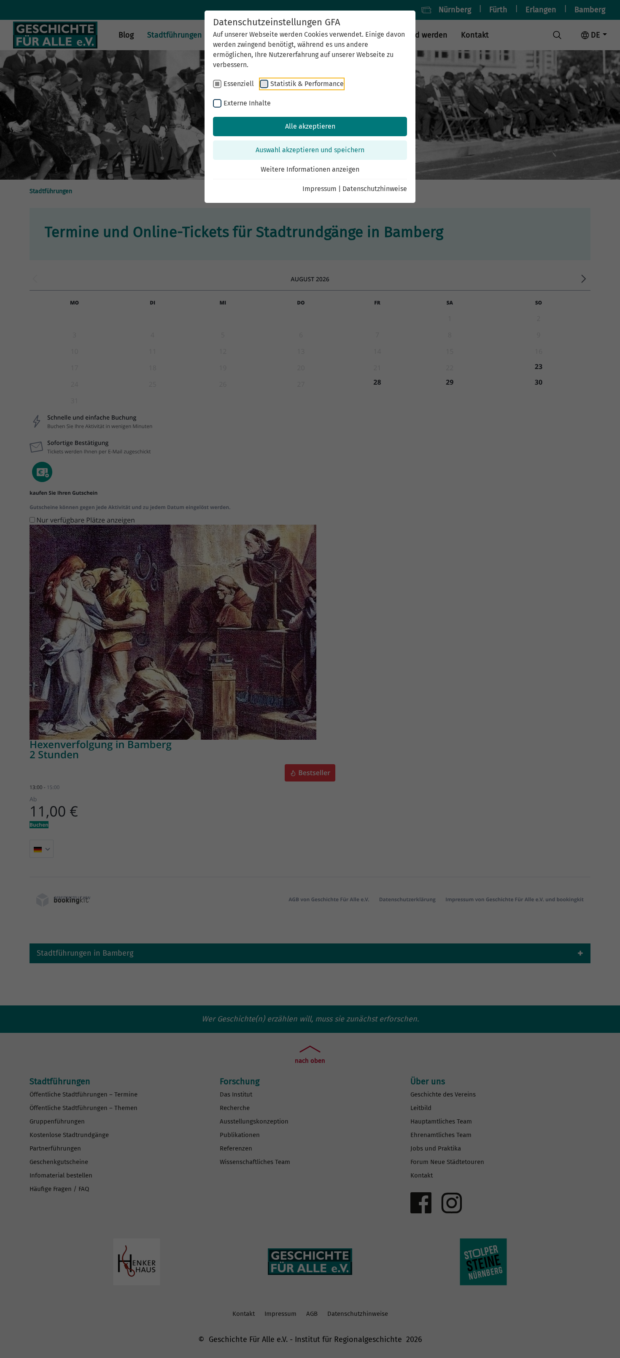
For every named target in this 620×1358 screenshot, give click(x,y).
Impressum (319, 189)
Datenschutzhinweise (374, 189)
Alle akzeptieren (310, 126)
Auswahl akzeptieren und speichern (310, 150)
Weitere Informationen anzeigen (310, 169)
